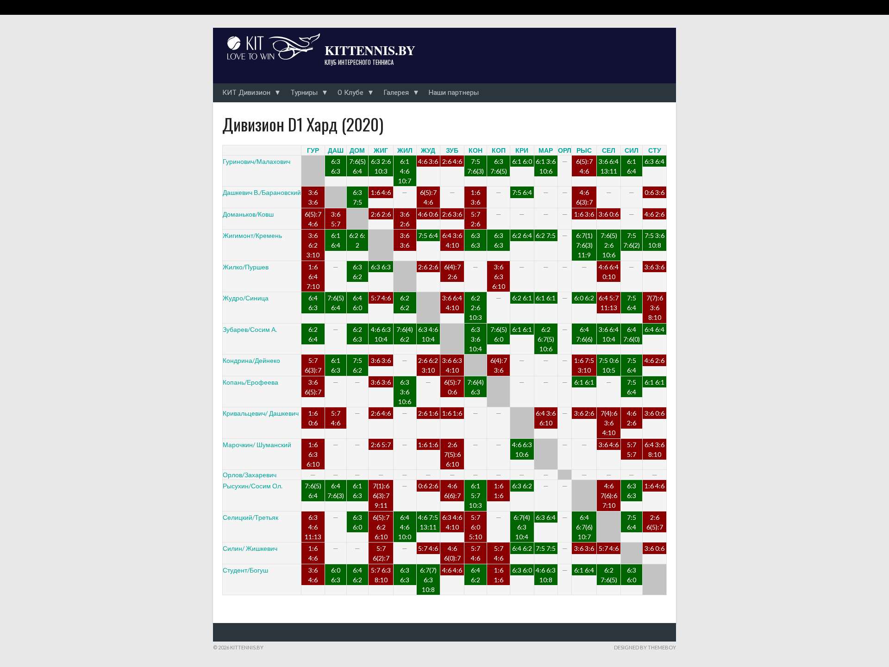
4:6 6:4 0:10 (609, 272)
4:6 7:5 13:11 (428, 522)
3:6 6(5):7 (313, 387)
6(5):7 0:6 (452, 387)
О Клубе (350, 92)
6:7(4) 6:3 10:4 (521, 527)
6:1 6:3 (335, 365)
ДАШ (336, 150)
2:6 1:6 (428, 413)
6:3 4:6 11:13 (313, 527)
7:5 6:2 (357, 365)
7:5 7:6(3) (475, 166)
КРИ (521, 150)
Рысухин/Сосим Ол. (252, 486)
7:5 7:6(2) (631, 240)
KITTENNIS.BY (370, 50)
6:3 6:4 (654, 161)
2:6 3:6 (452, 214)
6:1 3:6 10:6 (546, 166)
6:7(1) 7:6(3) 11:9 (584, 245)
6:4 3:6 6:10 (546, 418)
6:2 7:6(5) (609, 575)
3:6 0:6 (609, 214)
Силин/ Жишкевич (250, 548)
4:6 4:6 (452, 570)
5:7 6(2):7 (381, 553)
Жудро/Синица (246, 298)
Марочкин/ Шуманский (257, 445)
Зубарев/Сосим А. (250, 329)
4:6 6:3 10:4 (381, 334)
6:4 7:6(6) (584, 334)
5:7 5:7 (631, 449)
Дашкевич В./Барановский (262, 192)
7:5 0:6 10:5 (609, 365)
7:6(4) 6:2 (404, 334)
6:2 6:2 (404, 303)
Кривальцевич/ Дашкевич (261, 413)
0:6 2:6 (428, 486)
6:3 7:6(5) (498, 166)
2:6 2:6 (381, 214)
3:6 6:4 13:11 (609, 166)
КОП (499, 150)
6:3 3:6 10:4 (475, 339)
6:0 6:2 (584, 298)
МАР (545, 150)
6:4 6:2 (522, 548)
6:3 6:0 (357, 522)
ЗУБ (452, 150)
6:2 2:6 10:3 (475, 307)
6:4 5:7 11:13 (609, 303)
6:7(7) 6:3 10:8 (428, 579)
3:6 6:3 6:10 (498, 276)
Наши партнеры (454, 92)
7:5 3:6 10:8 (654, 240)
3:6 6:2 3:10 (313, 245)
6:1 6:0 (522, 161)
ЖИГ (381, 150)
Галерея (396, 92)
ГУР (313, 150)
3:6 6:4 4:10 (452, 303)
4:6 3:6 (428, 161)
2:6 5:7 (381, 445)
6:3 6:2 (357, 272)
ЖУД (428, 150)
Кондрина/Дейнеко (251, 360)
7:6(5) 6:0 (498, 334)
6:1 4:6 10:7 (404, 171)
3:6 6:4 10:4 (609, 334)
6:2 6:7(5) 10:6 (546, 339)
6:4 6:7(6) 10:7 (584, 527)
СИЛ (632, 150)
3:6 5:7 (335, 219)
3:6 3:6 (313, 197)
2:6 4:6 (452, 161)
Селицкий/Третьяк (250, 517)
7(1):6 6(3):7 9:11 (381, 495)
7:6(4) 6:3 (475, 387)
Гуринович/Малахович (256, 161)
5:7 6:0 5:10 (475, 527)
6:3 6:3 (335, 166)
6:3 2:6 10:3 (381, 166)
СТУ (654, 150)
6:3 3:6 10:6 (404, 391)
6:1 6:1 (546, 298)
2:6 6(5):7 (654, 522)
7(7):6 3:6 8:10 (654, 307)
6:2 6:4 (522, 235)
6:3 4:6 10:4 (428, 334)
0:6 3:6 (654, 192)
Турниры (304, 92)
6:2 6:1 (522, 298)
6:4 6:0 (357, 303)
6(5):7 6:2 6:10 (381, 527)
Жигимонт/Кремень (252, 235)
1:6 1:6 (452, 413)
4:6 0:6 (428, 214)
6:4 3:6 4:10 (452, 240)
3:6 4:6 (609, 445)
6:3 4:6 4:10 (452, 522)
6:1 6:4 (631, 166)
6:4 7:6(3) (335, 490)
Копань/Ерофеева (250, 382)
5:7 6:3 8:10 (381, 575)
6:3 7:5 (357, 197)
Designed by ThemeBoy (645, 647)
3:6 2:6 (404, 219)
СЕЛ (608, 150)
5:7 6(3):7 (313, 365)
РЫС (584, 150)
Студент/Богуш (245, 570)
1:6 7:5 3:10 (584, 365)
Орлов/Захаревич (249, 475)
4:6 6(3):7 (584, 197)
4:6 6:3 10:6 (522, 449)
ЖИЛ (405, 150)
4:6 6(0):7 (452, 553)
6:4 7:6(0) (631, 334)
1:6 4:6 (381, 192)
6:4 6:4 (654, 329)
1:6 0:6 (313, 418)
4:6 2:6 (654, 214)
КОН (475, 150)
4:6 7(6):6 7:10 (609, 495)
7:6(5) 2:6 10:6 (609, 245)
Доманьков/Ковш (248, 214)
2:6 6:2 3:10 (428, 365)
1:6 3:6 (475, 197)
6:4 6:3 (313, 303)
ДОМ (357, 150)
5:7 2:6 (475, 219)
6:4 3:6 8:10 (654, 449)
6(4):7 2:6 (452, 272)
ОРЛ (564, 150)
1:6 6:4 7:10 (313, 276)
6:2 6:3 (357, 334)
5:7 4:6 (381, 298)
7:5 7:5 (546, 548)
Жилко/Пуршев (246, 267)
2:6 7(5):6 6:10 (452, 454)
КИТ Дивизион (246, 92)
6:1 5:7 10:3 (475, 495)
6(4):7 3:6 (498, 365)
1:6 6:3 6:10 (313, 454)
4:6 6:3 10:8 (546, 575)
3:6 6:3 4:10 (452, 365)
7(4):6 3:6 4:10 (609, 422)
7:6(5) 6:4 (357, 166)
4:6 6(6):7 (452, 490)
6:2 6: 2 (357, 240)
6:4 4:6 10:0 (404, 527)
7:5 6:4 (522, 192)
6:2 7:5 (546, 235)
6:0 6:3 (335, 575)
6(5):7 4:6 (584, 166)
